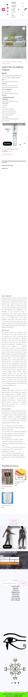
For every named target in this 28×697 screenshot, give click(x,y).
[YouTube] (7, 8)
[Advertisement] (14, 232)
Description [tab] (4, 162)
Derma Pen (5, 99)
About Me (15, 588)
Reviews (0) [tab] (5, 168)
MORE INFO (18, 696)
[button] (23, 28)
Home (3, 61)
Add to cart (7, 154)
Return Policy (15, 594)
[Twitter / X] (7, 14)
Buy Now (7, 144)
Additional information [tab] (7, 165)
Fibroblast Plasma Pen (8, 97)
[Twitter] (18, 683)
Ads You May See (15, 600)
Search (15, 580)
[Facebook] (7, 4)
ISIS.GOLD (14, 6)
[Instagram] (12, 683)
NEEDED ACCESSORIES (11, 61)
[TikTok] (7, 11)
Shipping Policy (16, 592)
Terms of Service (15, 598)
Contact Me (16, 590)
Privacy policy (15, 596)
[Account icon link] (18, 9)
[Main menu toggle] (3, 9)
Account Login (15, 586)
